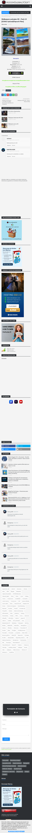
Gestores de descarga (18, 610)
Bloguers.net (20, 771)
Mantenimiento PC (6, 623)
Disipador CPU (26, 603)
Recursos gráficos (6, 635)
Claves (12, 596)
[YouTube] (21, 403)
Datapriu (12, 12)
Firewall (15, 608)
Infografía (4, 618)
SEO (27, 637)
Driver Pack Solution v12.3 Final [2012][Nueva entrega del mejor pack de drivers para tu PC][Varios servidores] (19, 472)
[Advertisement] (16, 200)
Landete (9, 620)
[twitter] (23, 446)
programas (17, 632)
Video (3, 649)
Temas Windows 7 (16, 642)
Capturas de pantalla (6, 593)
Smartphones (15, 640)
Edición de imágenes (11, 606)
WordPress (11, 652)
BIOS (8, 591)
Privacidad (4, 632)
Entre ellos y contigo (15, 760)
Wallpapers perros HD (13, 124)
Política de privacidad (6, 749)
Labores (4, 620)
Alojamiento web (5, 589)
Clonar (17, 596)
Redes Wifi (14, 635)
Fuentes (10, 610)
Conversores (13, 601)
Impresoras (27, 615)
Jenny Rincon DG (7, 763)
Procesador (11, 632)
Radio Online (25, 632)
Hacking (22, 613)
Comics (3, 598)
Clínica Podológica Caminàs (9, 766)
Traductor (20, 645)
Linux (23, 620)
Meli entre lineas (22, 766)
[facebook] (8, 446)
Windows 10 (24, 649)
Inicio (2, 15)
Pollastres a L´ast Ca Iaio (8, 771)
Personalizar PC (23, 627)
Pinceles (4, 630)
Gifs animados (5, 613)
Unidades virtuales (12, 647)
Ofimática (10, 627)
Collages (27, 596)
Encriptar (10, 608)
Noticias (4, 627)
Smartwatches (23, 640)
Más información (13, 831)
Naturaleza (16, 625)
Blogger (12, 591)
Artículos (25, 589)
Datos (11, 603)
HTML (16, 615)
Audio (3, 591)
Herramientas (5, 615)
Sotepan (5, 774)
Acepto (22, 831)
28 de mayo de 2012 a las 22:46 (13, 151)
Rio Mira (4, 637)
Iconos (21, 615)
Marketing (14, 623)
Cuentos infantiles (25, 601)
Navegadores (23, 625)
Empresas (4, 608)
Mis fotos (27, 623)
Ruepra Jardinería (17, 763)
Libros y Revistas (16, 620)
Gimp (11, 613)
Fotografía (4, 610)
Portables (14, 630)
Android (13, 589)
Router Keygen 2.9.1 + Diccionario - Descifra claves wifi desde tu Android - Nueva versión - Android (19, 458)
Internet (17, 618)
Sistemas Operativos (6, 640)
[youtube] (8, 449)
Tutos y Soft (10, 511)
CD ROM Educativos (17, 593)
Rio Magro (27, 635)
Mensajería (20, 623)
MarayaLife (26, 763)
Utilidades (20, 647)
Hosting (11, 615)
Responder (9, 145)
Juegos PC (23, 618)
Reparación (20, 635)
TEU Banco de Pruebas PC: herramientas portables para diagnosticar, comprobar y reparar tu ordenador (18, 479)
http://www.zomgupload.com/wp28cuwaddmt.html (16, 80)
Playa (9, 630)
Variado (25, 647)
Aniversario (19, 589)
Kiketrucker (4, 24)
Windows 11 (4, 652)
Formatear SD (22, 608)
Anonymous (10, 522)
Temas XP (14, 645)
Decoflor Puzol (17, 768)
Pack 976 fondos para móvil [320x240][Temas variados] (19, 485)
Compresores (10, 598)
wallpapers (6, 15)
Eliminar (13, 145)
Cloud (21, 596)
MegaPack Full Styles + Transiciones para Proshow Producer (18, 492)
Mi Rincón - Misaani (7, 768)
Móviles (4, 625)
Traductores (26, 645)
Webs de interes (16, 649)
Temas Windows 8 (6, 645)
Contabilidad (17, 598)
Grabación (16, 613)
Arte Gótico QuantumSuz (14, 111)
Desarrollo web (17, 603)
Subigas (27, 771)
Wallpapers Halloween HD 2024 (15, 117)
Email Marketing (21, 606)
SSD (3, 642)
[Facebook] (11, 403)
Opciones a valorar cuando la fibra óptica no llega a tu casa (18, 465)
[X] (16, 403)
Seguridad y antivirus (20, 637)
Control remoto (5, 601)
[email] (23, 449)
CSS (19, 601)
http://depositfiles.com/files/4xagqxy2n (15, 86)
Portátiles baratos (21, 630)
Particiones (16, 627)
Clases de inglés (5, 596)
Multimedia (10, 625)
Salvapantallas (11, 637)
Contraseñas (25, 598)
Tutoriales (4, 647)
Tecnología (8, 642)
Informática (10, 618)
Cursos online (5, 603)
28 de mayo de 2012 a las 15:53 (13, 140)
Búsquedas (18, 591)
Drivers (3, 606)
